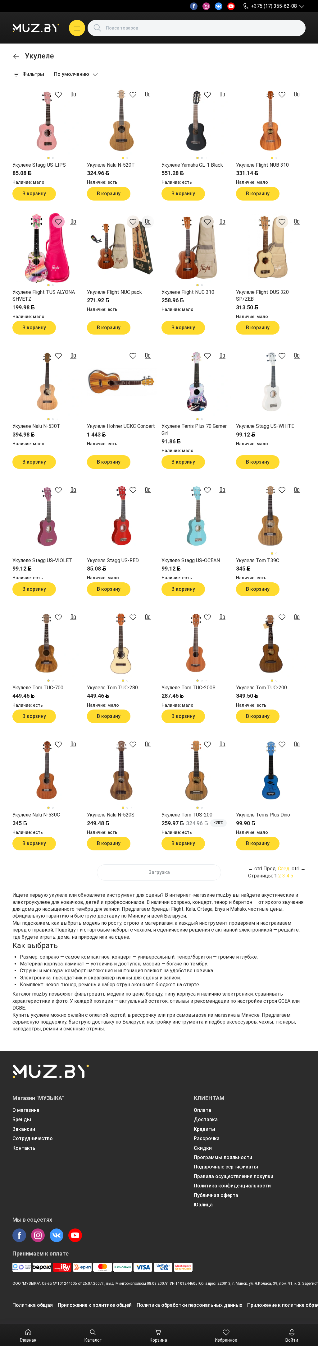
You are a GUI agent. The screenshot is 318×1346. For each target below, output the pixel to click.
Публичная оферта (216, 1195)
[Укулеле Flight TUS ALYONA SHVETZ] (47, 248)
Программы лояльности (223, 1157)
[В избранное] (58, 94)
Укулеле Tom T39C (257, 560)
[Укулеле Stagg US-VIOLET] (47, 516)
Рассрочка (207, 1138)
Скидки (203, 1148)
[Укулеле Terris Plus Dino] (271, 770)
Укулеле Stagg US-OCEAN (190, 560)
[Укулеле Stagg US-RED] (122, 516)
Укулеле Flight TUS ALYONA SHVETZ (43, 295)
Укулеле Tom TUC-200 (261, 688)
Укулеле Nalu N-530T (36, 426)
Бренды (21, 1119)
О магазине (25, 1110)
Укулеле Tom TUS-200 (186, 815)
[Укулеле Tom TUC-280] (122, 643)
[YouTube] (231, 6)
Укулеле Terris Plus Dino (263, 815)
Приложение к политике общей (95, 1305)
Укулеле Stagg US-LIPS (39, 165)
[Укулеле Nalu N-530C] (47, 770)
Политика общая (32, 1305)
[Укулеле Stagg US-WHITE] (271, 382)
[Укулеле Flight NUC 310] (196, 248)
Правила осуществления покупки (233, 1176)
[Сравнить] (73, 94)
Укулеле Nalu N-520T (111, 165)
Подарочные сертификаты (226, 1167)
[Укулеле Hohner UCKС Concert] (122, 382)
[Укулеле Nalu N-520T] (122, 120)
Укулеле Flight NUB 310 (262, 165)
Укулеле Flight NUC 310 (187, 292)
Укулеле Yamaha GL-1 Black (192, 165)
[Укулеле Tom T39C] (271, 516)
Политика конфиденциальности (232, 1186)
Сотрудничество (32, 1138)
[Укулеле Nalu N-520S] (122, 770)
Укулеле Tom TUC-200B (188, 688)
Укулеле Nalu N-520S (110, 815)
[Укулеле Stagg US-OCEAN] (196, 516)
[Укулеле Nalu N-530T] (47, 382)
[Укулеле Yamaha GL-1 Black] (196, 120)
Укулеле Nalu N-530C (36, 815)
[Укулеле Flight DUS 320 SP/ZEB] (271, 248)
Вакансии (23, 1129)
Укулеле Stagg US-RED (113, 560)
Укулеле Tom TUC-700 (37, 688)
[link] (16, 56)
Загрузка (159, 872)
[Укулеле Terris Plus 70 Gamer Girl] (196, 382)
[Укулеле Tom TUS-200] (196, 770)
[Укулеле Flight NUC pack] (122, 248)
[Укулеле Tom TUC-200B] (196, 643)
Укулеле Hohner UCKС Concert (121, 426)
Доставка (206, 1119)
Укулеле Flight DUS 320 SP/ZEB (262, 295)
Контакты (24, 1148)
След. (284, 869)
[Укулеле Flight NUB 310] (271, 120)
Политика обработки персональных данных (189, 1305)
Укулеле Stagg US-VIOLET (42, 560)
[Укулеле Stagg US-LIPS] (47, 120)
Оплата (202, 1110)
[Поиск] (97, 28)
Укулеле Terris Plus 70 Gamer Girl (194, 429)
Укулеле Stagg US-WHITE (265, 426)
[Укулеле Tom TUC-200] (271, 643)
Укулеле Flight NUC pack (114, 292)
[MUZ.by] (35, 28)
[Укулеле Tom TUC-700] (47, 643)
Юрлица (203, 1205)
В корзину (34, 194)
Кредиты (204, 1129)
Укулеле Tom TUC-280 (112, 688)
